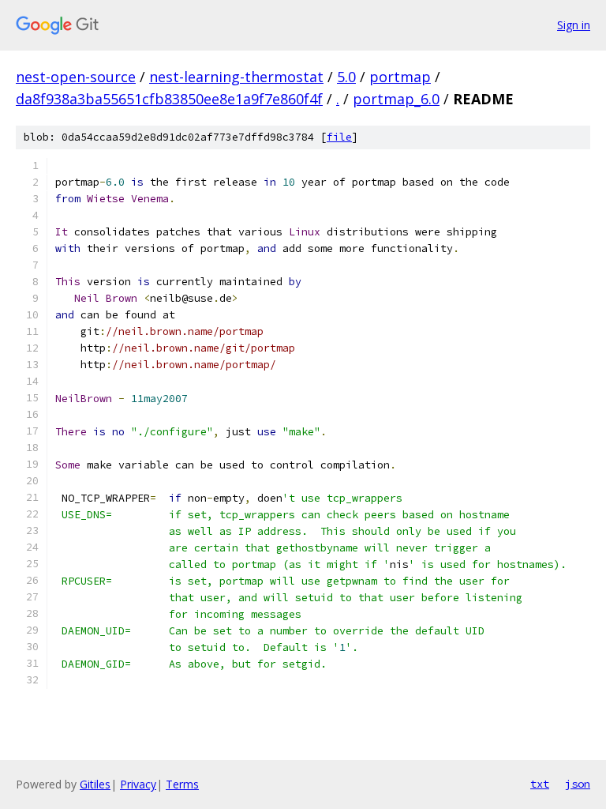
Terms (182, 784)
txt (539, 784)
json (577, 784)
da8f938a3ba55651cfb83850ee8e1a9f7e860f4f (169, 98)
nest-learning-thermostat (236, 76)
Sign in (573, 24)
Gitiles (95, 784)
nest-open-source (76, 76)
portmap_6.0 (396, 98)
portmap (400, 76)
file (339, 137)
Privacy (138, 784)
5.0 (346, 76)
